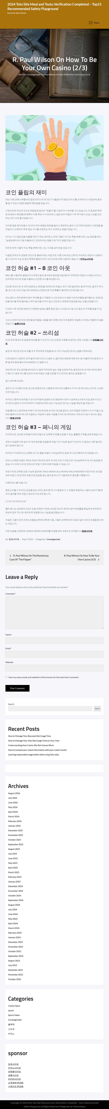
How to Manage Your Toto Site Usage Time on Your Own (33, 740)
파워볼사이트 (14, 1071)
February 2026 (15, 821)
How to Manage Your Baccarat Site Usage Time (29, 736)
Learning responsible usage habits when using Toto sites (33, 754)
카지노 (11, 1033)
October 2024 (14, 895)
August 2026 (14, 793)
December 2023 (15, 942)
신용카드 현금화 (15, 1086)
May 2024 (12, 918)
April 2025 (13, 867)
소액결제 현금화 (15, 1082)
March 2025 (13, 872)
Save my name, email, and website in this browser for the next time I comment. (44, 677)
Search (11, 704)
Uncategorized (53, 539)
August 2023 (14, 960)
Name (8, 634)
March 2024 (13, 928)
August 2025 (14, 849)
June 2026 (13, 802)
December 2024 (15, 886)
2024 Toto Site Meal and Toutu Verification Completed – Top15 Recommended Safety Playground (54, 6)
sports (11, 1010)
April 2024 (13, 923)
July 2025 (12, 853)
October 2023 (14, 951)
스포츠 (11, 1029)
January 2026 (14, 825)
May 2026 (12, 807)
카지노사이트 (86, 259)
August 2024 (14, 904)
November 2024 (15, 891)
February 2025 (15, 877)
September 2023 (15, 956)
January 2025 (14, 881)
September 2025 (15, 844)
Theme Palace (79, 1106)
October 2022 (14, 979)
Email (8, 648)
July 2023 (12, 965)
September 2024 (15, 900)
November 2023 (15, 946)
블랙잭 (11, 1024)
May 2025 (12, 863)
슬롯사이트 (20, 323)
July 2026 (12, 798)
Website (9, 662)
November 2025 (15, 835)
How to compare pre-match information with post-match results (37, 750)
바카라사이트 (14, 1079)
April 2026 (13, 811)
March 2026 (13, 816)
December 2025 (15, 830)
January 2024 (14, 937)
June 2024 (13, 914)
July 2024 (12, 909)
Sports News (14, 1015)
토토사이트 (15, 418)
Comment (10, 593)
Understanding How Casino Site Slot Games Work (31, 745)
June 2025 (13, 858)
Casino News (14, 1005)
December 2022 (15, 970)
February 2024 (15, 932)
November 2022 (15, 974)
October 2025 (14, 839)
